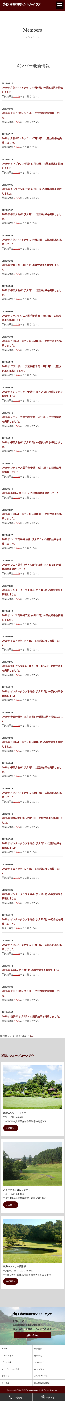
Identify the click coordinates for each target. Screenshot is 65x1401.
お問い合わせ (32, 1335)
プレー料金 (6, 1362)
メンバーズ (39, 1362)
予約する (50, 1397)
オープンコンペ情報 (10, 1369)
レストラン (39, 1369)
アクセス (6, 1376)
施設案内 (38, 1355)
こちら (16, 96)
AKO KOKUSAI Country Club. (29, 1390)
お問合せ (18, 1397)
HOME (5, 1348)
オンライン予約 (41, 1376)
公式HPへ (11, 1127)
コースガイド (7, 1355)
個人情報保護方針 (42, 1382)
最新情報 (38, 1348)
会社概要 (6, 1382)
